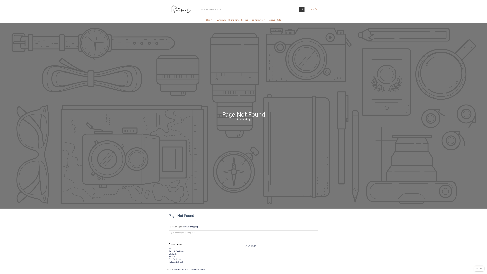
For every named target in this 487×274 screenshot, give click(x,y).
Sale (279, 20)
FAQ (170, 248)
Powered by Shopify (198, 269)
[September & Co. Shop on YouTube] (255, 247)
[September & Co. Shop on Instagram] (249, 247)
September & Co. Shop (182, 269)
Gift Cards (173, 254)
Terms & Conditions (176, 251)
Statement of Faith (176, 262)
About (272, 20)
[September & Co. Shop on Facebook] (246, 247)
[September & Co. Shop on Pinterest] (252, 247)
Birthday (172, 256)
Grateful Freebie (175, 259)
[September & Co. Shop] (181, 9)
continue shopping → (191, 227)
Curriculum (221, 20)
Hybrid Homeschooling (238, 20)
